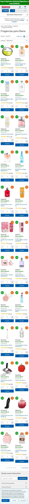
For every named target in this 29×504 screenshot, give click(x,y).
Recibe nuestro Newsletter (11, 473)
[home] (5, 7)
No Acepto (23, 500)
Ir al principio (24, 468)
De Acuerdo (5, 500)
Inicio (2, 26)
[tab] (14, 483)
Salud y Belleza (8, 26)
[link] (7, 57)
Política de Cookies (9, 497)
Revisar (14, 500)
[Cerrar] (27, 14)
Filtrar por (19, 36)
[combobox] (12, 11)
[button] (25, 10)
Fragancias (15, 26)
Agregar (7, 74)
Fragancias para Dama (7, 27)
